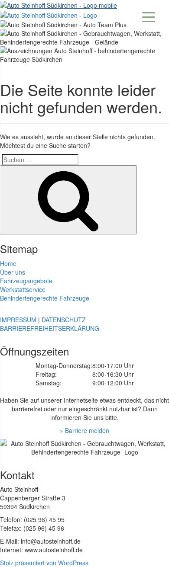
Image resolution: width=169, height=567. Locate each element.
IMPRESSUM (18, 319)
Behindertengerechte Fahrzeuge (44, 298)
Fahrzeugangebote (26, 280)
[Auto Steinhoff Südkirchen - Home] (58, 4)
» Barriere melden (84, 430)
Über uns (12, 272)
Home (8, 263)
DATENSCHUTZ (64, 319)
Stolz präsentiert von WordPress (44, 562)
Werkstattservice (23, 289)
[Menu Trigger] (149, 16)
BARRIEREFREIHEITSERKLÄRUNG (49, 328)
